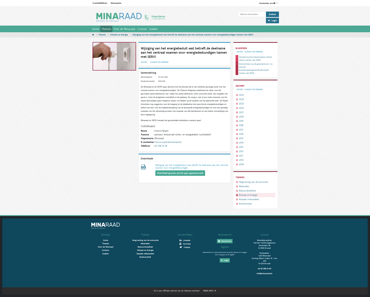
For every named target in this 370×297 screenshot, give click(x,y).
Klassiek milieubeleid (249, 199)
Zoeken (153, 29)
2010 (241, 160)
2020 (241, 116)
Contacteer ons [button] (266, 3)
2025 (241, 95)
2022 (241, 108)
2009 (241, 164)
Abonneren (226, 241)
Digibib (225, 247)
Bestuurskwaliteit (247, 190)
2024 (241, 99)
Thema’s (145, 234)
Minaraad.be (116, 3)
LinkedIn (186, 240)
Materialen (244, 186)
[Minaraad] (164, 17)
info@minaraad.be (264, 273)
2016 (241, 134)
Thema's (106, 29)
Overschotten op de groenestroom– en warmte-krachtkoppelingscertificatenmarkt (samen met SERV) (256, 68)
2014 (241, 142)
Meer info (208, 290)
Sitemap (105, 234)
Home (95, 29)
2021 (241, 112)
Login (274, 20)
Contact (142, 29)
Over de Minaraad (124, 29)
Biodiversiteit (245, 203)
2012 (241, 151)
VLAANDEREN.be (99, 3)
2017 (241, 129)
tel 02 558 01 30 (264, 268)
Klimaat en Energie (119, 34)
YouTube (186, 244)
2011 (241, 155)
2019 (241, 121)
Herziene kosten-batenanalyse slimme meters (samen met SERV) (255, 58)
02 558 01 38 (161, 145)
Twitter (186, 247)
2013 (241, 147)
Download (180, 173)
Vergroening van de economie (253, 182)
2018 (241, 125)
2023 (241, 103)
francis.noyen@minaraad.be (168, 142)
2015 (241, 138)
